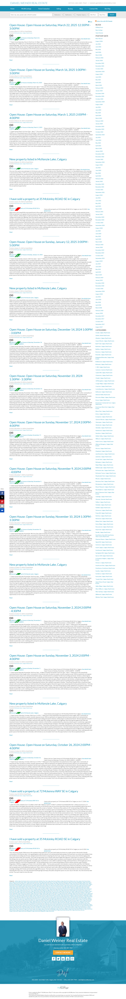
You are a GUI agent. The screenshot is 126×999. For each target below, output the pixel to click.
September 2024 (100, 101)
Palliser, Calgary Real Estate (103, 502)
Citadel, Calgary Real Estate (103, 378)
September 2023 (100, 134)
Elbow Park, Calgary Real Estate (104, 411)
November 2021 (100, 187)
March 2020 (99, 242)
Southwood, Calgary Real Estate (104, 550)
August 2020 (99, 228)
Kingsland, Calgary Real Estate (104, 451)
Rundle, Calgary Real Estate (103, 532)
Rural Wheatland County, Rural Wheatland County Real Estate (56, 904)
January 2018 (99, 313)
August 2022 (99, 165)
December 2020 (100, 217)
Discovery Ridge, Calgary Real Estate (105, 397)
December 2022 (100, 154)
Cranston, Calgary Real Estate (104, 386)
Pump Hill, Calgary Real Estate (104, 513)
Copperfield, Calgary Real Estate (82, 886)
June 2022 (98, 170)
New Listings (99, 30)
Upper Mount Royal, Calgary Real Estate (41, 909)
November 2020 (100, 220)
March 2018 (99, 308)
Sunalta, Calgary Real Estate (103, 571)
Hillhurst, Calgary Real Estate (103, 438)
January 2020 (99, 247)
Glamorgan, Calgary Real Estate (104, 422)
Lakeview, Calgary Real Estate (104, 456)
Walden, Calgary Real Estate (71, 909)
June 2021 (98, 200)
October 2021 (99, 189)
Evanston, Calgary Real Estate (19, 891)
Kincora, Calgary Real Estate (103, 448)
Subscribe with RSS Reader (104, 21)
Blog (81, 9)
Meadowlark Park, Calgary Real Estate (106, 476)
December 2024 (100, 93)
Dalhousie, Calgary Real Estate (104, 392)
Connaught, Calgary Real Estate (68, 886)
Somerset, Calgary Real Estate (104, 544)
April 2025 (98, 82)
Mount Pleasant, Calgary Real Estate (105, 487)
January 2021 (99, 214)
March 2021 (99, 209)
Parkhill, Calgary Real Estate (103, 507)
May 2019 (98, 269)
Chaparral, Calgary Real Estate (52, 885)
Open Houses (99, 33)
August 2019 (99, 261)
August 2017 (99, 327)
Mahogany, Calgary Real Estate (104, 462)
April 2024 (98, 115)
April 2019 (98, 272)
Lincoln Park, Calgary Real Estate (104, 459)
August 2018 (99, 294)
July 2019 (98, 264)
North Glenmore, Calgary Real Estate (41, 898)
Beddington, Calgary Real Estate (84, 882)
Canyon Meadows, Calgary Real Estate (23, 885)
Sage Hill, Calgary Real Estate (76, 904)
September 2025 (100, 71)
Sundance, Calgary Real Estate (104, 573)
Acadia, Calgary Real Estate (103, 332)
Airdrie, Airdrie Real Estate (103, 335)
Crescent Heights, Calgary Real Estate (46, 887)
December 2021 (100, 184)
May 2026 (98, 49)
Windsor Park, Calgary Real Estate (105, 597)
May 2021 (98, 203)
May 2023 (98, 143)
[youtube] (68, 959)
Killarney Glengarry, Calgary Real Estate (21, 894)
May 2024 (98, 112)
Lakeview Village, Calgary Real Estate (33, 895)
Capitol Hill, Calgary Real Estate (104, 372)
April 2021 (98, 206)
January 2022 (99, 181)
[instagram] (72, 959)
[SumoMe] (2, 510)
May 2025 (98, 79)
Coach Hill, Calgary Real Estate (40, 886)
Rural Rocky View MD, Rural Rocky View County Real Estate (105, 535)
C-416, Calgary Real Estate (59, 884)
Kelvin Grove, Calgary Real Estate (104, 441)
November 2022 (100, 156)
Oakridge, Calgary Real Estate (104, 496)
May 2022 (98, 173)
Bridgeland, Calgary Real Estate (71, 883)
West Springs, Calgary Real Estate (105, 591)
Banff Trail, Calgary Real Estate (104, 343)
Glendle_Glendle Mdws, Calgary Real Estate (70, 892)
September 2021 (100, 192)
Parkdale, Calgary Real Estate (103, 505)
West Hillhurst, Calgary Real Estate (105, 589)
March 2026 (99, 55)
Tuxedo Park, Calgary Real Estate (104, 579)
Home (12, 9)
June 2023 (98, 140)
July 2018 (98, 297)
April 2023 (98, 145)
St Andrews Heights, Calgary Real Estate (74, 906)
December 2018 (100, 283)
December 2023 (100, 126)
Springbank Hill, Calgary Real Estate (105, 553)
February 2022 (99, 178)
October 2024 (99, 99)
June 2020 (98, 233)
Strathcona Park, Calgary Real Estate (105, 565)
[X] (2, 497)
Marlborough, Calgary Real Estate (104, 467)
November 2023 (100, 129)
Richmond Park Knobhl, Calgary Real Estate (32, 901)
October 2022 (99, 159)
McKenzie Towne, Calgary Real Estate (106, 473)
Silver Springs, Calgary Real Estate (69, 905)
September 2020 (100, 225)
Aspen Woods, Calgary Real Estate (105, 341)
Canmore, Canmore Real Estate (104, 370)
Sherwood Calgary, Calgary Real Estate (39, 905)
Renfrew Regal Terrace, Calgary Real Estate (81, 900)
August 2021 (99, 195)
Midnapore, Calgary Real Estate (85, 896)
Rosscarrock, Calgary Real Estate (104, 527)
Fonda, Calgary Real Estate (45, 891)
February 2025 (99, 88)
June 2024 (98, 110)
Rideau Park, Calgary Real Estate (104, 521)
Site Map (107, 9)
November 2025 (100, 66)
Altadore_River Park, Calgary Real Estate (78, 881)
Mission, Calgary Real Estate (103, 478)
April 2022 (98, 176)
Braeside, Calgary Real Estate (103, 354)
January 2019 (99, 280)
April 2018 (98, 305)
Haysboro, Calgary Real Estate (104, 433)
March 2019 (99, 275)
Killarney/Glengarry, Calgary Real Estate (39, 894)
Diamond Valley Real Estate (103, 394)
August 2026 (99, 41)
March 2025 (99, 85)
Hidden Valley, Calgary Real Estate (105, 436)
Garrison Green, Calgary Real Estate (59, 891)
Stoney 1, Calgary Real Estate (103, 562)
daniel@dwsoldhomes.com (103, 3)
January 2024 (99, 123)
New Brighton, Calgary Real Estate (105, 489)
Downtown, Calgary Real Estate (21, 890)
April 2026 (98, 52)
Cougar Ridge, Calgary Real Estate (105, 383)
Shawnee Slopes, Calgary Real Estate (105, 539)
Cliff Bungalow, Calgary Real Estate (105, 381)
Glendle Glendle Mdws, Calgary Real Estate (51, 892)
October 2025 (99, 68)
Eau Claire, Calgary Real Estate (35, 890)
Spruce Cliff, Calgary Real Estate (104, 555)
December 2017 (100, 316)
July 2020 (98, 231)
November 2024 (100, 96)
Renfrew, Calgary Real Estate (103, 516)
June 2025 (98, 77)
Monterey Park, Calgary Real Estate (105, 481)
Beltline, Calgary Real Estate (103, 349)
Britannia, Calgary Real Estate (103, 364)
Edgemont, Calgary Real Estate (48, 890)
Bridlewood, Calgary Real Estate (104, 361)
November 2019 (100, 253)
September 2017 (100, 324)
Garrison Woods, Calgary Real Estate (105, 419)
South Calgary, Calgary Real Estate (105, 547)
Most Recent (99, 38)
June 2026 (98, 46)
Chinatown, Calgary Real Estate (104, 375)
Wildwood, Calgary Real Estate (104, 594)
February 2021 (99, 211)
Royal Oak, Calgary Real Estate (104, 529)
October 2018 (99, 288)
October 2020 (99, 222)
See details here (85, 38)
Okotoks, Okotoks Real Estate (104, 499)
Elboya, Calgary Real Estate (75, 890)
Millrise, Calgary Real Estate (16, 897)
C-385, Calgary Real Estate (103, 367)
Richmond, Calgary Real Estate (104, 518)
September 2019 (100, 258)
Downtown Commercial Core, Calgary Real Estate (68, 888)
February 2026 (99, 57)
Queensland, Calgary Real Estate (65, 900)
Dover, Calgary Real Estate (103, 400)
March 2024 (99, 118)
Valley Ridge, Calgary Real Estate (104, 586)
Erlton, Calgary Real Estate (103, 414)
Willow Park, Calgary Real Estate (58, 910)
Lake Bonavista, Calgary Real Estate (105, 454)
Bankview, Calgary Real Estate (104, 346)
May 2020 (98, 236)
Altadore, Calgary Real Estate (103, 338)
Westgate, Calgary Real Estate (31, 910)
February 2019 (99, 277)
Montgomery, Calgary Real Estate (104, 484)
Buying (70, 9)
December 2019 (100, 250)
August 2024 (99, 104)
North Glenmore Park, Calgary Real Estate (24, 898)
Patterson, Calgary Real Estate (104, 510)
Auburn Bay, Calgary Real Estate (43, 882)
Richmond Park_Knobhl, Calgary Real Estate (50, 901)
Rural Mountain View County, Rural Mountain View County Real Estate (58, 903)
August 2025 (99, 74)
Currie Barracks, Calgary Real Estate (105, 389)
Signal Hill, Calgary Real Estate (104, 542)
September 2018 (100, 291)
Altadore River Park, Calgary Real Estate (47, 881)
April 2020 (98, 239)
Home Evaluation (44, 9)
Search (112, 14)
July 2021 (98, 198)
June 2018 (98, 299)
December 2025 (100, 63)
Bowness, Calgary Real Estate (104, 352)
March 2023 (99, 148)
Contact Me (94, 9)
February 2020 (99, 244)
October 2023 (99, 132)
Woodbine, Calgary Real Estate (33, 911)
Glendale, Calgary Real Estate (103, 427)
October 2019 (99, 255)
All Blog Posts (99, 27)
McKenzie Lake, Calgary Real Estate (105, 470)
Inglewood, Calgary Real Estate (74, 893)
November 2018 (100, 286)
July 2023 (98, 137)
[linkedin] (63, 959)
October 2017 (99, 321)
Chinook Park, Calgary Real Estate (80, 885)
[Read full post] (26, 38)
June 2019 (98, 266)
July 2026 (98, 44)
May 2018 (98, 302)
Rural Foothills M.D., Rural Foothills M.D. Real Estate (31, 903)
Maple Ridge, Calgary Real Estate (104, 465)
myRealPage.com (63, 988)
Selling (59, 9)
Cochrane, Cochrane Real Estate (54, 886)
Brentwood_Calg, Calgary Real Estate (56, 883)
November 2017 (100, 318)
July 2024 (98, 107)
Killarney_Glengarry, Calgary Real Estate (57, 894)
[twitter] (58, 959)
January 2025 (99, 90)
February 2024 (99, 121)
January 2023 (99, 151)
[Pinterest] (2, 502)
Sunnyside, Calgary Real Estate (104, 576)
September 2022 (100, 162)
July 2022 (98, 167)
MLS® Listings (26, 9)
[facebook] (54, 959)
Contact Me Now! (63, 952)
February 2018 (99, 310)
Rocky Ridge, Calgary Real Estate (104, 524)
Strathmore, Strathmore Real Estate (105, 568)
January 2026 (99, 60)
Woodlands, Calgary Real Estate (47, 911)
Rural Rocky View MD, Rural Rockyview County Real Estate (30, 904)
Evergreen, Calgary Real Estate (104, 416)
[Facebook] (2, 493)
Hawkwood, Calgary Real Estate (104, 430)
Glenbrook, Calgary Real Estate (104, 425)
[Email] (2, 506)
